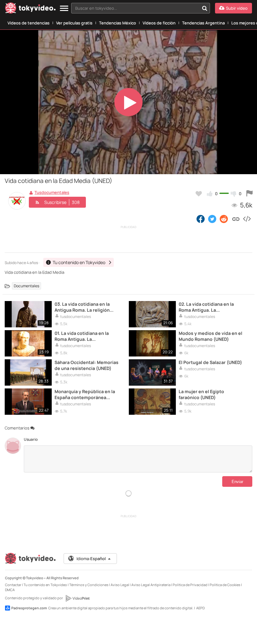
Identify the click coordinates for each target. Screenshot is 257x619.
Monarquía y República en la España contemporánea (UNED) (85, 394)
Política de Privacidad (190, 584)
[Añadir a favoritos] (199, 193)
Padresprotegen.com (29, 608)
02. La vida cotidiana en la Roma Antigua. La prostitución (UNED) (206, 307)
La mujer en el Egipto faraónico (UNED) (201, 394)
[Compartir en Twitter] (212, 218)
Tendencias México (117, 23)
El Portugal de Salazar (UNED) (210, 362)
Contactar (13, 584)
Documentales (26, 286)
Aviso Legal (120, 584)
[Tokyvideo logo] (30, 9)
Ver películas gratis (74, 23)
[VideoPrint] (77, 598)
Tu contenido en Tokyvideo (45, 584)
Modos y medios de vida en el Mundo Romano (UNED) (210, 336)
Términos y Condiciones (88, 584)
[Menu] (64, 8)
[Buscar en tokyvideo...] (204, 8)
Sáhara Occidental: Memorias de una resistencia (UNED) (86, 365)
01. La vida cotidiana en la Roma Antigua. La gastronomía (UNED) (82, 336)
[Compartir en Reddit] (224, 218)
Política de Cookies (225, 584)
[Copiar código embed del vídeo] (246, 218)
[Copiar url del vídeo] (235, 218)
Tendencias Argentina (203, 23)
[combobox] (140, 8)
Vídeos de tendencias (29, 23)
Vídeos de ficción (159, 23)
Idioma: (91, 558)
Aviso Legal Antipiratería (150, 584)
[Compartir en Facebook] (201, 218)
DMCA (10, 589)
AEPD (200, 608)
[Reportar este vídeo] (249, 193)
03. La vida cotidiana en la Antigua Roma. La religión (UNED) (82, 307)
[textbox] (135, 8)
